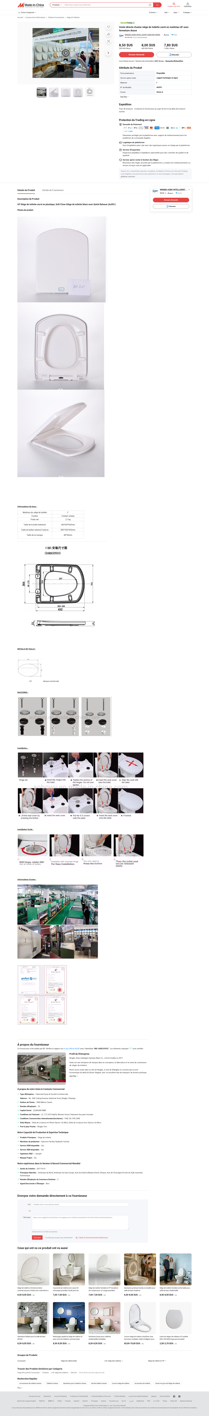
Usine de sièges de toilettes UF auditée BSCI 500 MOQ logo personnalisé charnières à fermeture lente (174, 1339)
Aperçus (154, 1396)
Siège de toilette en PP (156, 1361)
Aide (166, 12)
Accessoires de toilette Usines (30, 1383)
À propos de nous (34, 1396)
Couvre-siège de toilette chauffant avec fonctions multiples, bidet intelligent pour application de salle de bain (139, 1339)
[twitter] (179, 1396)
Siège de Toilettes (73, 17)
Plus (19, 1388)
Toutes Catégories (27, 12)
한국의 (124, 1401)
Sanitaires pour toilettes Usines (74, 1383)
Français (68, 1401)
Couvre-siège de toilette (120, 1383)
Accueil (20, 17)
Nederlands (140, 1401)
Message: (27, 1217)
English (33, 1401)
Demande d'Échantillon (174, 61)
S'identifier (188, 6)
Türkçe (165, 1401)
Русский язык (113, 1401)
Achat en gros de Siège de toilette (167, 1383)
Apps (175, 12)
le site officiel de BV (71, 1048)
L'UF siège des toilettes (112, 1361)
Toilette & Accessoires (56, 17)
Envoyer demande (136, 54)
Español (76, 1401)
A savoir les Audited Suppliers (138, 1396)
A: (30, 1211)
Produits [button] (56, 5)
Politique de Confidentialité (79, 1396)
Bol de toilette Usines (99, 1383)
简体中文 (42, 1401)
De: (29, 1204)
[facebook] (174, 1396)
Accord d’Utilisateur (60, 1396)
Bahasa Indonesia (186, 1401)
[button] (150, 5)
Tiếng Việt (173, 1401)
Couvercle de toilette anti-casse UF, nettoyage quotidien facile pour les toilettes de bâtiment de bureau (66, 1290)
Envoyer (37, 1237)
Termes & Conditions (190, 1408)
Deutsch (85, 1401)
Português (94, 1401)
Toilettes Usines (52, 1383)
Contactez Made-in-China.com (101, 1396)
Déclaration (47, 1396)
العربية (131, 1401)
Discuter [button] (175, 55)
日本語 (59, 1401)
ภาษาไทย (156, 1401)
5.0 (163, 193)
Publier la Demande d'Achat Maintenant (92, 1237)
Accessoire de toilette (142, 1383)
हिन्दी (148, 1401)
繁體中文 (51, 1401)
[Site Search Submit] (157, 4)
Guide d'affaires (165, 1396)
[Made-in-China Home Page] (30, 4)
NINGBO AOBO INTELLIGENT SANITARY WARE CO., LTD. (143, 34)
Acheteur (152, 12)
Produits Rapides (119, 1396)
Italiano (103, 1401)
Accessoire (21, 1361)
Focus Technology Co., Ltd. (103, 1405)
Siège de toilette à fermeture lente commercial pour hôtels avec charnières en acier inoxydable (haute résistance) (33, 1290)
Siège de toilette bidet (69, 1361)
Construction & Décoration (35, 17)
